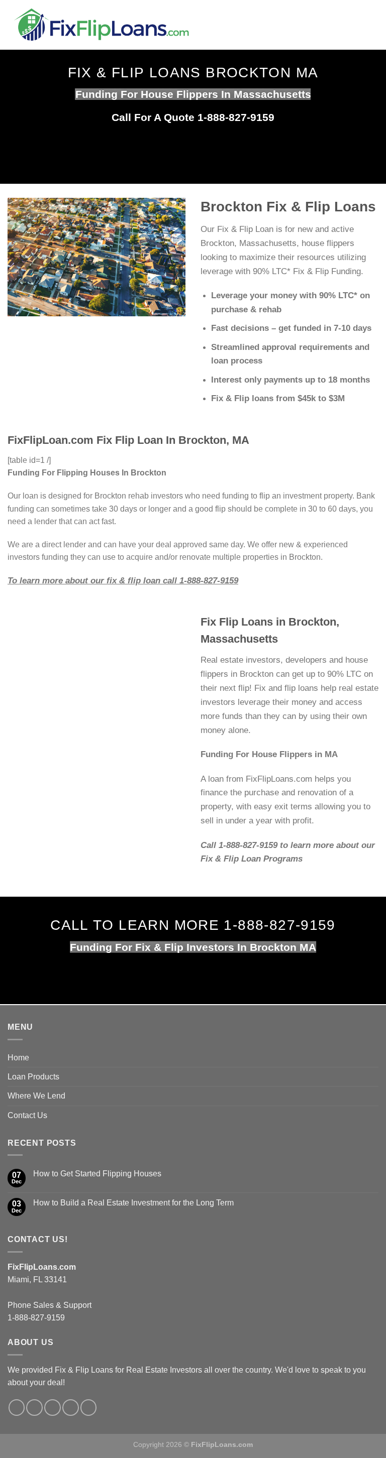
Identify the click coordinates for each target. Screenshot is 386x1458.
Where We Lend (36, 1095)
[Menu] (327, 25)
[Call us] (52, 1407)
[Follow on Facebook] (17, 1407)
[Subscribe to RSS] (70, 1407)
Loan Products (33, 1076)
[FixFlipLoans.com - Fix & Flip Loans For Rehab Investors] (157, 25)
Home (18, 1057)
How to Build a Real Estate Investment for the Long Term (133, 1202)
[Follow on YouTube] (88, 1407)
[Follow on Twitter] (34, 1407)
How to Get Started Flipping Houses (97, 1173)
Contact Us (27, 1115)
